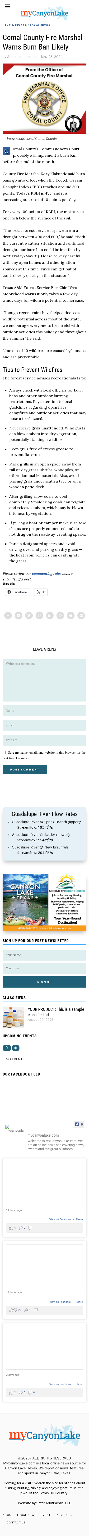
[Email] (81, 615)
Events (47, 1515)
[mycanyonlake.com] (14, 1129)
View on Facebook (60, 1219)
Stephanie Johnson (22, 57)
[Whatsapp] (60, 615)
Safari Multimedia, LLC (53, 1503)
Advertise (65, 1515)
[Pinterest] (39, 615)
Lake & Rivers (15, 25)
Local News (40, 25)
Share (79, 1219)
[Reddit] (71, 615)
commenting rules (46, 573)
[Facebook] (8, 615)
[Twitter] (29, 615)
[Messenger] (18, 615)
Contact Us (16, 1522)
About (8, 1515)
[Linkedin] (50, 615)
